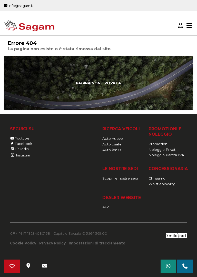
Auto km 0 (111, 150)
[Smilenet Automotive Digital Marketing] (176, 235)
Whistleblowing (162, 184)
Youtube (21, 138)
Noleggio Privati (162, 149)
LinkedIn (21, 149)
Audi (106, 207)
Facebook (23, 144)
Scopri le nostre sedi (120, 178)
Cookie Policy (23, 243)
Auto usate (112, 144)
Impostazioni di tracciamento (97, 243)
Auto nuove (112, 138)
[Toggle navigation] (189, 25)
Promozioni (158, 144)
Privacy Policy (52, 243)
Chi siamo (157, 178)
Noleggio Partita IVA (166, 155)
